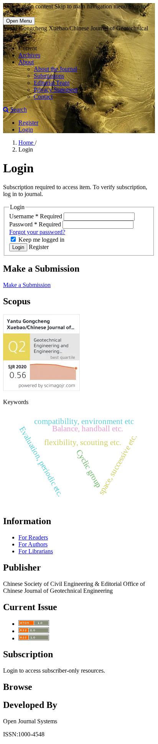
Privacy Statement (55, 89)
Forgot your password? (37, 232)
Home (26, 142)
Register (28, 122)
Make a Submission (27, 285)
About (26, 62)
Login (25, 129)
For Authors (33, 544)
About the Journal (55, 69)
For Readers (33, 537)
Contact (43, 96)
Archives (29, 55)
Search (18, 109)
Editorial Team (51, 82)
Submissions (49, 76)
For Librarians (35, 551)
